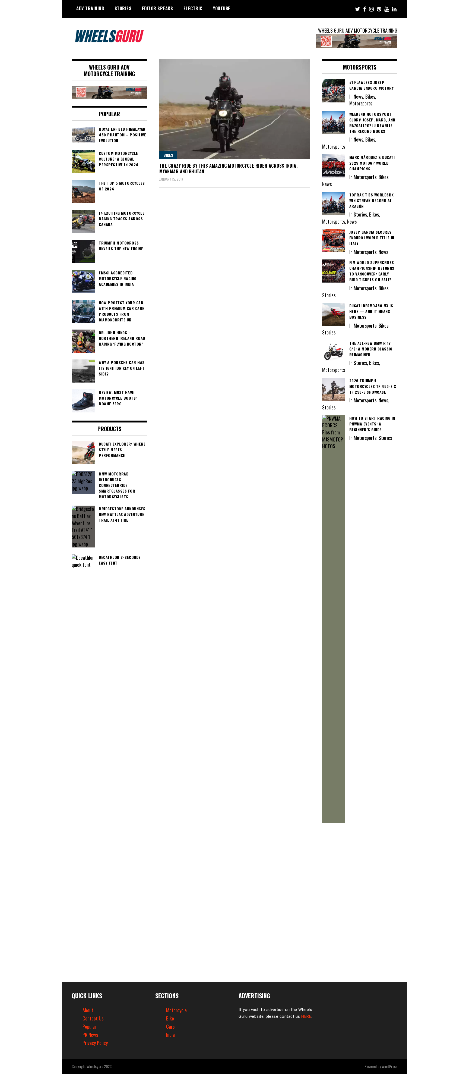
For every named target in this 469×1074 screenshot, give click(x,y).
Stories (123, 8)
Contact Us (93, 1018)
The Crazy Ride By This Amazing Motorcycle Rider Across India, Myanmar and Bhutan (228, 168)
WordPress (389, 1066)
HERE (306, 1016)
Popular (89, 1026)
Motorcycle (176, 1010)
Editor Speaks (157, 8)
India (170, 1034)
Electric (192, 8)
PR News (90, 1034)
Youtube (221, 8)
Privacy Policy (95, 1042)
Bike (170, 1018)
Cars (170, 1026)
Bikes (168, 155)
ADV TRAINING (90, 8)
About (88, 1010)
